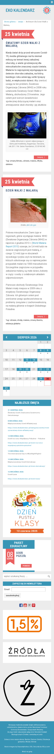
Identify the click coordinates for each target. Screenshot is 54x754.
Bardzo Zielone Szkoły (33, 739)
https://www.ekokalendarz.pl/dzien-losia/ (24, 479)
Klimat (33, 742)
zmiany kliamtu (36, 320)
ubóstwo (9, 164)
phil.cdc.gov (31, 225)
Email (7, 589)
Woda (28, 742)
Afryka (39, 161)
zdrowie (26, 161)
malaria (33, 161)
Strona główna (10, 22)
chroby (19, 320)
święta (20, 22)
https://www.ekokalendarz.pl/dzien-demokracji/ (26, 466)
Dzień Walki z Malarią (22, 190)
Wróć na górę (27, 752)
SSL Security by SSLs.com (40, 747)
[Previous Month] (6, 337)
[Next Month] (47, 337)
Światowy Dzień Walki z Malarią (23, 44)
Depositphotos (23, 747)
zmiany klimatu (16, 161)
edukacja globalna (13, 324)
